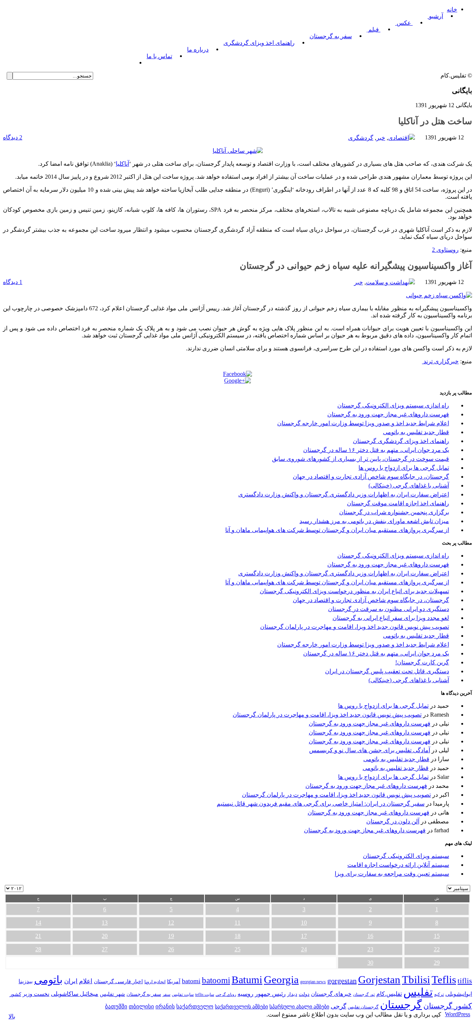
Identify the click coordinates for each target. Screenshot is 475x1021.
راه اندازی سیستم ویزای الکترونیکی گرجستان (393, 405)
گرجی (338, 1006)
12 (171, 922)
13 (105, 922)
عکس (404, 23)
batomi (191, 981)
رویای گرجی (226, 994)
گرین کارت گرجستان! (422, 662)
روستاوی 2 (445, 250)
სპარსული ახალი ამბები (299, 1007)
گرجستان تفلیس (363, 1007)
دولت (304, 994)
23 (370, 949)
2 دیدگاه (12, 137)
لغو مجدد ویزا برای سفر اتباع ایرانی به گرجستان (390, 618)
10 (304, 922)
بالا (12, 1016)
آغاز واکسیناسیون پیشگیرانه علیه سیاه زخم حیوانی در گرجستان (356, 266)
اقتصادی (398, 138)
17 (304, 936)
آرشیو (435, 16)
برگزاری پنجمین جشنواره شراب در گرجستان (394, 512)
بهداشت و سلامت (387, 282)
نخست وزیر (36, 994)
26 (171, 949)
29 (437, 962)
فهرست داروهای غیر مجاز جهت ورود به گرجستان (388, 414)
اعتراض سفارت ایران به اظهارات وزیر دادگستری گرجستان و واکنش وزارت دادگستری (343, 494)
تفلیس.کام (389, 993)
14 (38, 922)
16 (370, 936)
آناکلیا (122, 164)
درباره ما (198, 49)
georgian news (313, 981)
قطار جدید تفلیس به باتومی (416, 432)
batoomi (216, 980)
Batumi (247, 979)
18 (237, 936)
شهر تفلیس (112, 994)
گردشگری (360, 138)
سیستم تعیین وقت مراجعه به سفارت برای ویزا (392, 873)
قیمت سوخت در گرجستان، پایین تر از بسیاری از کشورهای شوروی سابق (360, 459)
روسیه (245, 994)
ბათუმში (116, 1007)
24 (304, 949)
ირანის (165, 1007)
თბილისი (141, 1006)
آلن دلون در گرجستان (392, 821)
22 (437, 949)
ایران (71, 981)
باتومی (48, 979)
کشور (15, 994)
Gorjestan (379, 979)
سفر (166, 994)
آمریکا (173, 981)
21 (38, 936)
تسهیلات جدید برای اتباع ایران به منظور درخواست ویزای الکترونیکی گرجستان (354, 591)
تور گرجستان (364, 994)
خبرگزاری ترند (440, 361)
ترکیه (439, 994)
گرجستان (401, 1005)
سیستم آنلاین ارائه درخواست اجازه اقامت (398, 865)
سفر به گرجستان (330, 36)
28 (38, 949)
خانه (452, 9)
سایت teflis (204, 994)
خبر (380, 138)
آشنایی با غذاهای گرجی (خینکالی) (408, 485)
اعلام (85, 981)
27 (105, 949)
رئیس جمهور (270, 994)
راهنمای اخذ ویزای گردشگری (259, 43)
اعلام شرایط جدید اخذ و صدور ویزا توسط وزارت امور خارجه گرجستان (363, 423)
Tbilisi (416, 979)
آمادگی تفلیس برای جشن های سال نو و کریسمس (369, 750)
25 (237, 949)
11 (237, 922)
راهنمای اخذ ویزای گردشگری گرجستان (401, 441)
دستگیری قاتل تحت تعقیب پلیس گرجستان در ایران (387, 671)
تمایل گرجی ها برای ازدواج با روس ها (403, 468)
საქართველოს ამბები (241, 1007)
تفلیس (418, 992)
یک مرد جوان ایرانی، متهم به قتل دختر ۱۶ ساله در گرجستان (376, 450)
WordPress (457, 1014)
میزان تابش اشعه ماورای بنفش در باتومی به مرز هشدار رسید (374, 521)
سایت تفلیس (183, 994)
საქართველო (194, 1007)
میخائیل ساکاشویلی (74, 994)
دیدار (292, 994)
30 (370, 962)
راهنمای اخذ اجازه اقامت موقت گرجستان (398, 503)
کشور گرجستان (447, 1006)
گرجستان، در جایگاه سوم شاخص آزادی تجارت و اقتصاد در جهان (371, 476)
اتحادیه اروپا (155, 981)
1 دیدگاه (12, 282)
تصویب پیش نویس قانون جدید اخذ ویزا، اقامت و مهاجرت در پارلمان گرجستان (354, 627)
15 (437, 936)
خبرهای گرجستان (331, 994)
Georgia (281, 979)
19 (171, 936)
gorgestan (342, 981)
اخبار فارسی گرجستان (118, 981)
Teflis (444, 979)
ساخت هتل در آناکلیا (435, 121)
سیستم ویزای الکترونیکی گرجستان (406, 856)
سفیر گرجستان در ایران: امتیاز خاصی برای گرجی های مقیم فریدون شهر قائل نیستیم (321, 803)
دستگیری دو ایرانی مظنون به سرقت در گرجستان (388, 609)
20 (105, 936)
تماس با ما (159, 56)
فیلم (373, 29)
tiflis (465, 981)
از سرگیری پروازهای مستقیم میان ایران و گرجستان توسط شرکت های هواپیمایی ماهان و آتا (337, 530)
